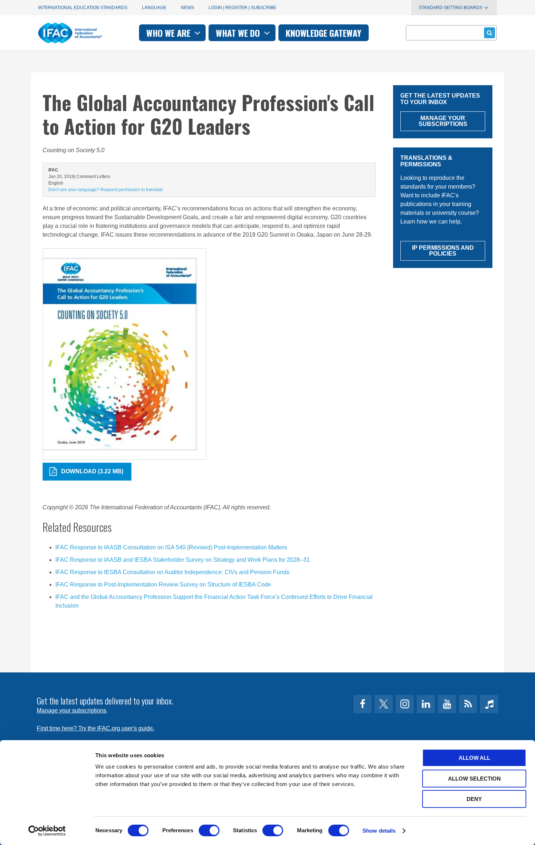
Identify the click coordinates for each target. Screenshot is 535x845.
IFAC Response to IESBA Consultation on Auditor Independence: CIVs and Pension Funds (172, 572)
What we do (239, 32)
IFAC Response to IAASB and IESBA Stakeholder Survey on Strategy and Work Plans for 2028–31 (182, 560)
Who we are (169, 32)
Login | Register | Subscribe (242, 7)
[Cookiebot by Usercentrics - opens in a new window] (47, 830)
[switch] (209, 830)
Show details (379, 831)
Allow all (474, 758)
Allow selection (474, 778)
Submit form (489, 32)
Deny (474, 799)
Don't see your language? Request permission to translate (105, 189)
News (187, 7)
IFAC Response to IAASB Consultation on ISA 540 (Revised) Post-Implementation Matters (171, 547)
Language (154, 7)
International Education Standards (82, 7)
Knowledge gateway (323, 32)
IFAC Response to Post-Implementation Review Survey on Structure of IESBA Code (163, 584)
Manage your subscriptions (71, 710)
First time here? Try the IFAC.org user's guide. (95, 728)
